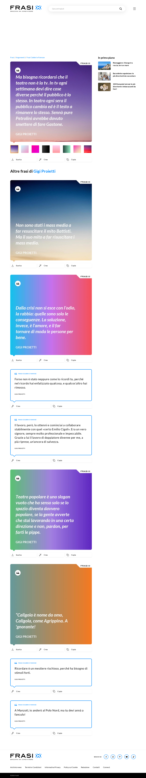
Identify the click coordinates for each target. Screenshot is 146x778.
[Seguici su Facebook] (106, 756)
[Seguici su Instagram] (113, 756)
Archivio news (16, 767)
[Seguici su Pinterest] (119, 756)
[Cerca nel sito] (120, 8)
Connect (106, 767)
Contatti (96, 767)
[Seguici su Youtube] (126, 756)
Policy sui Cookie (71, 767)
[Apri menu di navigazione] (134, 8)
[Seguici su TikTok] (133, 756)
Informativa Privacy (52, 767)
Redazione (85, 767)
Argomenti (20, 57)
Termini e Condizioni (33, 767)
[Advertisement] (73, 29)
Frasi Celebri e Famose (36, 57)
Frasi (12, 57)
